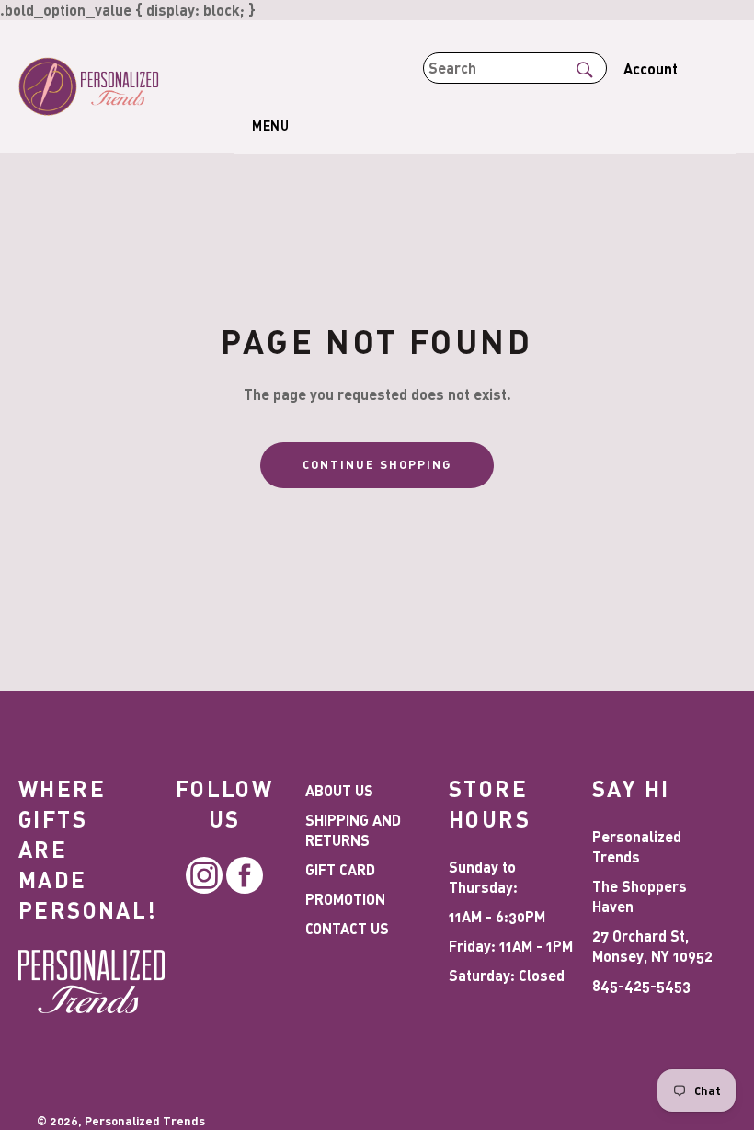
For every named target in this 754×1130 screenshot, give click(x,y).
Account (650, 68)
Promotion (345, 898)
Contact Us (347, 928)
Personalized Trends (145, 1120)
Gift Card (340, 869)
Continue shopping (377, 464)
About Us (339, 790)
